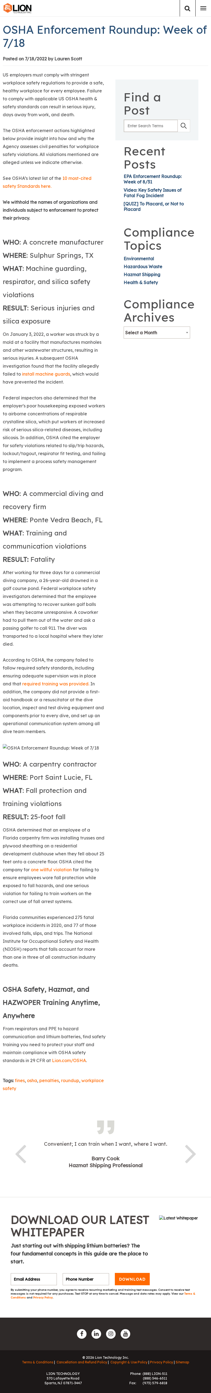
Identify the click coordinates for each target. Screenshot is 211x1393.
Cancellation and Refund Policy (82, 1362)
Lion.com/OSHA (69, 1060)
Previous (20, 1152)
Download (132, 1279)
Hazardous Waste (143, 266)
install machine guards (46, 374)
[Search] (187, 8)
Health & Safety (141, 282)
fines (20, 1080)
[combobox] (157, 333)
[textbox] (156, 332)
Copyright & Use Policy (129, 1362)
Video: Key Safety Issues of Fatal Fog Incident (153, 192)
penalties (49, 1080)
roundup (70, 1080)
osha (32, 1080)
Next (190, 1152)
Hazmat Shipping (142, 274)
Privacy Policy (43, 1297)
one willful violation (51, 869)
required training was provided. (55, 683)
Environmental (139, 258)
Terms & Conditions (37, 1362)
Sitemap (182, 1362)
